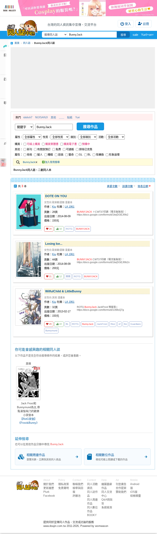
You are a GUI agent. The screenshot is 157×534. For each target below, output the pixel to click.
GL (80, 154)
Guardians (135, 324)
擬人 (40, 154)
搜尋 (123, 34)
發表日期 (143, 186)
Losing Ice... (53, 243)
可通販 (70, 149)
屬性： (19, 137)
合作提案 (121, 487)
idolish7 (27, 117)
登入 (128, 24)
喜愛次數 (112, 186)
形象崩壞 (114, 154)
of (119, 324)
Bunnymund (51, 330)
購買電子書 (70, 143)
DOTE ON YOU (56, 196)
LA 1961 (69, 206)
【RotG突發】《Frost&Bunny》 (28, 420)
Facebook (49, 495)
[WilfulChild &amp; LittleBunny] (28, 307)
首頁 (17, 43)
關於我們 (48, 484)
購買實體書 (51, 143)
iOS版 (133, 491)
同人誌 (26, 43)
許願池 (77, 495)
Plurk (46, 491)
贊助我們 (121, 491)
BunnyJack (29, 162)
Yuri (77, 117)
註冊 (146, 24)
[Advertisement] (83, 77)
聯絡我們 (78, 484)
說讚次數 (127, 186)
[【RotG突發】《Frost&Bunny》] (28, 383)
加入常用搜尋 (52, 162)
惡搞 (60, 154)
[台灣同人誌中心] (22, 27)
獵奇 (71, 154)
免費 (58, 149)
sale (135, 34)
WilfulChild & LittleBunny (63, 291)
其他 (53, 117)
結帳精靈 (135, 495)
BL (89, 154)
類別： (74, 137)
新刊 (29, 149)
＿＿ (61, 117)
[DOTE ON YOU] (28, 211)
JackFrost (102, 324)
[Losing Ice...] (28, 259)
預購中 (86, 143)
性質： (47, 137)
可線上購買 (33, 143)
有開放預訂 (43, 149)
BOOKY (92, 515)
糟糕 (50, 154)
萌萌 (29, 154)
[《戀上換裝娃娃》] (78, 8)
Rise (113, 324)
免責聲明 (63, 487)
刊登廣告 (121, 484)
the (125, 324)
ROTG (69, 229)
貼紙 (69, 117)
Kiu (54, 206)
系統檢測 (106, 507)
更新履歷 (48, 487)
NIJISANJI (41, 117)
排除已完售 (85, 149)
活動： (102, 137)
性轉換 (100, 154)
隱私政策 (63, 484)
